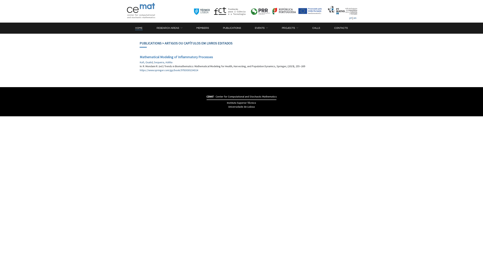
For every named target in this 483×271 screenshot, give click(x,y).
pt (350, 18)
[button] (169, 28)
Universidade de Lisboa (241, 106)
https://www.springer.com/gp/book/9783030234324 (169, 70)
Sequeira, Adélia (163, 62)
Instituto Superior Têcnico (241, 102)
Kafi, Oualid (146, 62)
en (355, 18)
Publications (151, 43)
